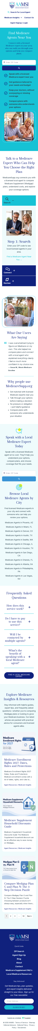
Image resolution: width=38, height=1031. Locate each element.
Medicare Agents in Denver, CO (19, 531)
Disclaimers (22, 1028)
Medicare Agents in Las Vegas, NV (19, 577)
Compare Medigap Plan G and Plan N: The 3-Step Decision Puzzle (19, 887)
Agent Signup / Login (19, 23)
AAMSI (11, 1023)
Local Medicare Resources (19, 974)
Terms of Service (21, 1023)
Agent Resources (10, 785)
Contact (19, 966)
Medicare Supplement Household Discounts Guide (18, 823)
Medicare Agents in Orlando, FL (19, 560)
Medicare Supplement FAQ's (19, 970)
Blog (19, 959)
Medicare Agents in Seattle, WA (19, 540)
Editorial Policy (22, 1025)
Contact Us (29, 18)
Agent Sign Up (19, 955)
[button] (21, 17)
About (19, 963)
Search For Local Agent (20, 12)
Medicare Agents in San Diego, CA (19, 554)
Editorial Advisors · (10, 1025)
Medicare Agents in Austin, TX (19, 535)
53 (23, 916)
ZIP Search (19, 951)
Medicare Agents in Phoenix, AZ (19, 522)
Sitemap (32, 1023)
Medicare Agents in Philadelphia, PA (19, 570)
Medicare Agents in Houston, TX (19, 548)
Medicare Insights (12, 18)
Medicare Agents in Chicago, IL (19, 544)
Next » (29, 916)
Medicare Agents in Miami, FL (19, 527)
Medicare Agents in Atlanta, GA (19, 564)
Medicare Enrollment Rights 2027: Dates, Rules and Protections (17, 763)
